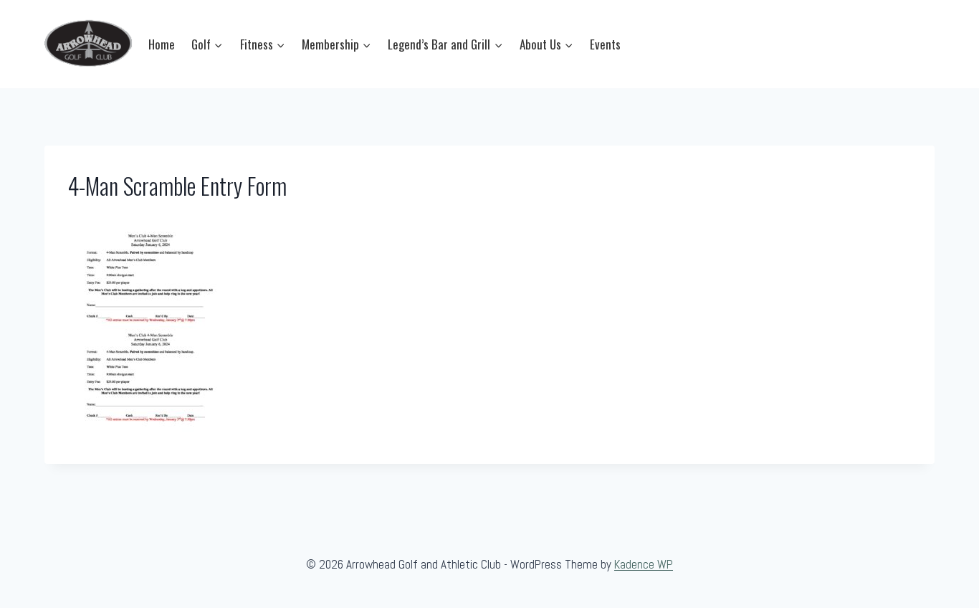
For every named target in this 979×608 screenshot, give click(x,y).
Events (605, 44)
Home (161, 44)
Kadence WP (643, 564)
